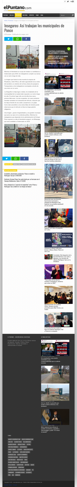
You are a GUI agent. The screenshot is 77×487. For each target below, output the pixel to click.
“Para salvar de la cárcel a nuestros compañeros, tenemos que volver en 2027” (54, 281)
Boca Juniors (11, 465)
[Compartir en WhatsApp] (17, 40)
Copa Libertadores (25, 452)
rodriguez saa (12, 454)
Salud (32, 465)
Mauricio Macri (12, 444)
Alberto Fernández (22, 454)
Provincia (18, 15)
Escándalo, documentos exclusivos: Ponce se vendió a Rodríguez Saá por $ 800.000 (19, 175)
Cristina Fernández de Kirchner (16, 470)
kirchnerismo (24, 462)
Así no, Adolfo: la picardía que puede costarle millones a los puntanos (53, 134)
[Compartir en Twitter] (8, 40)
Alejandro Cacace (20, 472)
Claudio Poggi (18, 442)
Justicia (27, 465)
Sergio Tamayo (12, 449)
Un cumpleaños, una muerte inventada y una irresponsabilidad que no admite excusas (54, 92)
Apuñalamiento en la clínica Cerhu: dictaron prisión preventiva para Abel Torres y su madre (54, 307)
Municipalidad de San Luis (28, 164)
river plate (20, 459)
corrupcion (20, 465)
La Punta (19, 449)
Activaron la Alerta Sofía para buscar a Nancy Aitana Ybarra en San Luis (54, 250)
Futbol (28, 444)
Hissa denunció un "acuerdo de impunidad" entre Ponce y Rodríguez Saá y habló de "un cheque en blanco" (20, 186)
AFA (13, 475)
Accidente (28, 472)
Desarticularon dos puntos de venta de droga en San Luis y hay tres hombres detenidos (53, 159)
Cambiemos (11, 472)
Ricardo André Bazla (13, 462)
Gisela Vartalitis (28, 449)
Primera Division (12, 467)
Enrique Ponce (17, 164)
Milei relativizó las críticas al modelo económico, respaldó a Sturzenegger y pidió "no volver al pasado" (50, 429)
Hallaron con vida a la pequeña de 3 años (54, 229)
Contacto (15, 484)
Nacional (25, 15)
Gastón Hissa (11, 459)
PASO (26, 459)
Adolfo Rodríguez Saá (27, 439)
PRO (9, 475)
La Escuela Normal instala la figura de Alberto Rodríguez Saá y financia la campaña (54, 329)
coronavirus (23, 447)
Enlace (10, 484)
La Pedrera (15, 452)
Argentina (21, 467)
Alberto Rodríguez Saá (14, 439)
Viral (42, 15)
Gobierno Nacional (13, 457)
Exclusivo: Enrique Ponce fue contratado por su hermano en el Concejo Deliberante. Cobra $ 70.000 (22, 180)
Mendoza (17, 475)
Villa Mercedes (27, 442)
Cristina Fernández (13, 447)
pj (32, 470)
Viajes (37, 15)
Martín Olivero (23, 457)
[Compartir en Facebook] (26, 40)
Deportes (31, 15)
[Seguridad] (59, 68)
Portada (5, 15)
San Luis (12, 15)
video (9, 452)
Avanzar (28, 470)
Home (5, 20)
